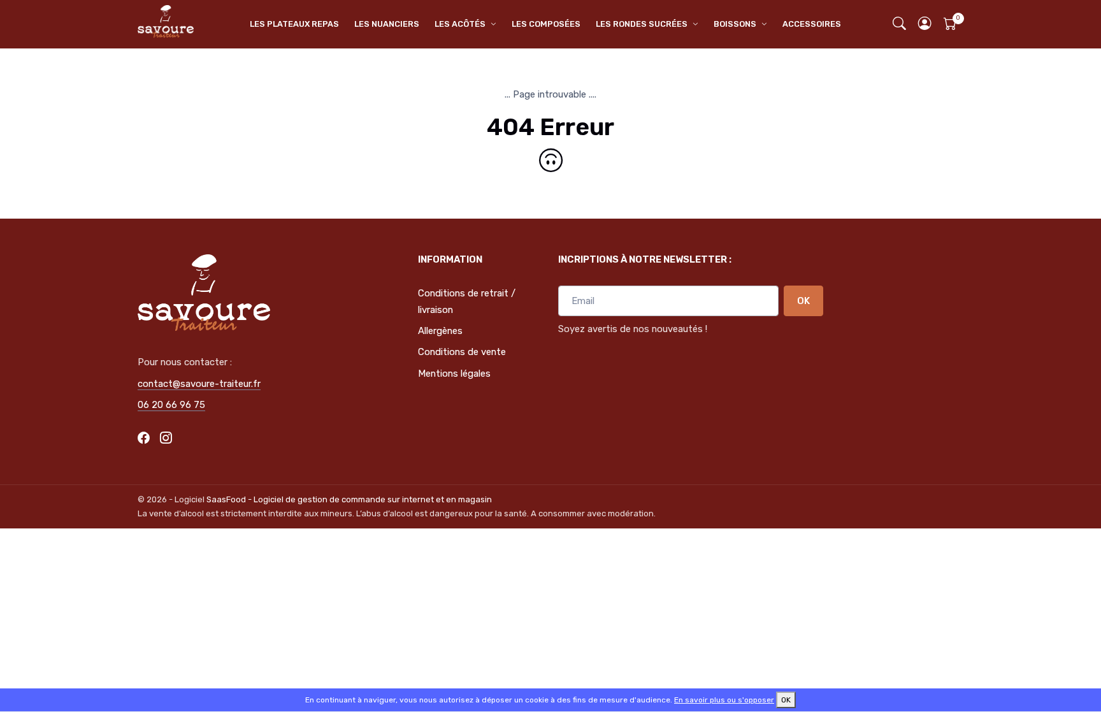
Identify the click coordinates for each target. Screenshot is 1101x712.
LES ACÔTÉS (460, 24)
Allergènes (440, 331)
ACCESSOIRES (811, 24)
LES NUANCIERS (386, 24)
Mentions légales (454, 373)
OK (803, 301)
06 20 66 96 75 (171, 404)
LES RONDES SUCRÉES (641, 24)
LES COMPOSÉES (546, 24)
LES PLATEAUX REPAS (294, 24)
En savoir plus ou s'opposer (724, 699)
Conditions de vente (462, 352)
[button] (925, 24)
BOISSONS (735, 24)
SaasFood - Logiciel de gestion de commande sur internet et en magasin (349, 499)
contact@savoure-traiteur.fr (199, 383)
